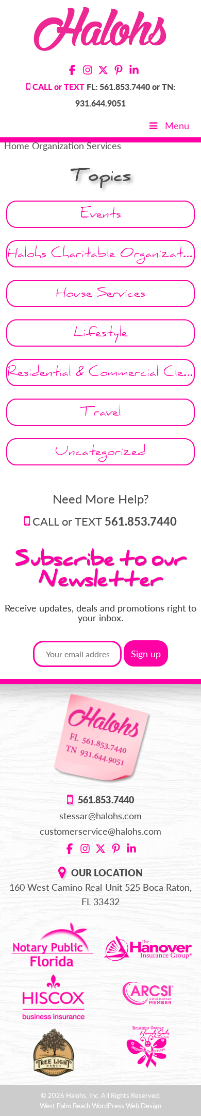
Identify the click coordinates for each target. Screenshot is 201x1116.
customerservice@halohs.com (101, 831)
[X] (103, 71)
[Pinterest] (118, 71)
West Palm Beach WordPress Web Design (101, 1106)
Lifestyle (101, 334)
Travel (100, 413)
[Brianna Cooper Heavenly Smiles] (148, 1046)
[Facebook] (72, 71)
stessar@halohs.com (100, 815)
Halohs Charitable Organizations (101, 255)
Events (100, 215)
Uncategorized (100, 453)
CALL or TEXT (104, 521)
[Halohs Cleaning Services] (101, 27)
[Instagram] (87, 71)
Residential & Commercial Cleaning (101, 374)
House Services (100, 294)
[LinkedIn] (134, 71)
